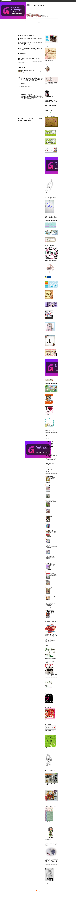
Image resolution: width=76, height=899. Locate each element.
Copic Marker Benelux (50, 500)
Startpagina (21, 20)
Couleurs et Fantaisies (50, 515)
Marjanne (23, 70)
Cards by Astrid (48, 485)
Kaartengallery (48, 545)
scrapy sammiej (49, 602)
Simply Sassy (48, 607)
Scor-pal (47, 572)
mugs (51, 516)
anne (22, 94)
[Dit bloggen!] (20, 62)
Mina (22, 86)
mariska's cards (49, 563)
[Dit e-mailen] (19, 62)
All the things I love (49, 476)
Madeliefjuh (48, 560)
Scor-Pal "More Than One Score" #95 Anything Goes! (53, 574)
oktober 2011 (49, 443)
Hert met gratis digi (53, 501)
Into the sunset (52, 509)
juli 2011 (48, 447)
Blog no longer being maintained (51, 557)
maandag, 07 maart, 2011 (27, 86)
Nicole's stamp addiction (50, 571)
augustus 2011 (49, 446)
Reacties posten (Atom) (28, 120)
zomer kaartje (48, 561)
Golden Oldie (52, 494)
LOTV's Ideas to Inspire (50, 556)
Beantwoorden (23, 74)
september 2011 (49, 444)
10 (46, 471)
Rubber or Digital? (49, 608)
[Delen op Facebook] (22, 62)
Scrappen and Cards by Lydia (51, 587)
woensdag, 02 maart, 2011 (29, 70)
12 (46, 437)
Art (50, 588)
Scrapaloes (48, 580)
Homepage (31, 118)
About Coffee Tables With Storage (51, 546)
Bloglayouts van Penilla (50, 484)
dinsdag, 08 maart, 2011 (27, 94)
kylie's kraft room (49, 549)
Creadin (47, 523)
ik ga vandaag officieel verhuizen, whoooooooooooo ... (51, 464)
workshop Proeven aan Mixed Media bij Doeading (53, 525)
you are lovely (52, 486)
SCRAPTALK (48, 595)
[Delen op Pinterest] (23, 62)
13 (46, 435)
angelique (38, 5)
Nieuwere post (20, 118)
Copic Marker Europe (50, 508)
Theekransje (52, 581)
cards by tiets (48, 493)
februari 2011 (49, 467)
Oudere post (41, 118)
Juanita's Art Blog (49, 538)
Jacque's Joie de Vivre (50, 530)
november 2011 (49, 441)
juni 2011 (48, 449)
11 (46, 438)
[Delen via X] (21, 62)
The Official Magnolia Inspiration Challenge (50, 611)
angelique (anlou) (49, 96)
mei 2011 (48, 450)
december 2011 (49, 440)
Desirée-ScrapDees (24, 77)
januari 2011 (49, 469)
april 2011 (48, 452)
